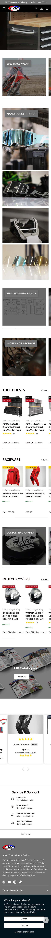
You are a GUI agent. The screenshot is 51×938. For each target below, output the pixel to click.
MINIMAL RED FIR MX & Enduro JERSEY (12, 495)
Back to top (25, 834)
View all (45, 390)
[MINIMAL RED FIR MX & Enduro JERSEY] (12, 476)
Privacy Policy (29, 912)
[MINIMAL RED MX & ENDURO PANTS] (36, 476)
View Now (21, 677)
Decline (24, 925)
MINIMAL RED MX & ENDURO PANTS (35, 495)
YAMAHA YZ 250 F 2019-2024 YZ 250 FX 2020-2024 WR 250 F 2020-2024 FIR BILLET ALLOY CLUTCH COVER (36, 620)
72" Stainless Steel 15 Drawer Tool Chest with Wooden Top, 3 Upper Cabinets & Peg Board (36, 430)
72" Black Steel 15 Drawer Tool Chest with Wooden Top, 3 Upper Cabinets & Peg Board (11, 430)
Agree (24, 918)
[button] (47, 8)
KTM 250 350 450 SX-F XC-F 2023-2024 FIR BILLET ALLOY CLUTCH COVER (10, 619)
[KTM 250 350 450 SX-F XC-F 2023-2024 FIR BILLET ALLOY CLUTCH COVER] (12, 595)
